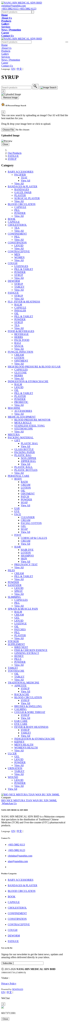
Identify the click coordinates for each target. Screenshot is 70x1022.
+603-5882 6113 (10, 8)
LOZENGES (21, 266)
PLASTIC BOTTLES (25, 470)
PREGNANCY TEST (26, 564)
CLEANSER (28, 517)
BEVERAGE (21, 334)
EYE (17, 511)
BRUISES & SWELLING (28, 706)
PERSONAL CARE (18, 475)
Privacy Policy (8, 983)
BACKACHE (21, 694)
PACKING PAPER (24, 452)
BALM (18, 304)
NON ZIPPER (28, 458)
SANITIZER (14, 585)
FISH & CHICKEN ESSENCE (30, 650)
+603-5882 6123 (27, 8)
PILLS (17, 659)
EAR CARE (21, 721)
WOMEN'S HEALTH (26, 747)
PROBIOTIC (21, 402)
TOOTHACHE (16, 670)
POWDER (20, 213)
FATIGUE (13, 156)
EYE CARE (20, 724)
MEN (17, 254)
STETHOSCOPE (23, 428)
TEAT (24, 177)
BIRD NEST (21, 647)
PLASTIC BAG (29, 443)
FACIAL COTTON (31, 523)
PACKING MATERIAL (21, 437)
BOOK (11, 219)
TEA (17, 227)
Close (5, 144)
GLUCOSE (20, 372)
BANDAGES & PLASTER (22, 186)
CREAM (19, 354)
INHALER (20, 310)
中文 (19, 68)
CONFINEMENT (17, 233)
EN (13, 68)
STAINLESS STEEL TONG (29, 425)
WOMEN (19, 257)
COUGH (12, 263)
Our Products (14, 153)
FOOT (17, 535)
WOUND (13, 777)
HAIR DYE (27, 549)
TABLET (19, 286)
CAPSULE (20, 207)
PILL (17, 210)
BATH (24, 481)
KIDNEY (19, 741)
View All (25, 180)
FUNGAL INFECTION (20, 351)
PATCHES (20, 629)
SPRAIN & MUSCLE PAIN (23, 608)
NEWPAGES (17, 989)
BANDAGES (21, 189)
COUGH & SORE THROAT (29, 712)
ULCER (12, 753)
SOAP (24, 502)
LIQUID (18, 245)
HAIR (17, 546)
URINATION (15, 768)
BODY (18, 478)
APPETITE (20, 685)
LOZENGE (20, 623)
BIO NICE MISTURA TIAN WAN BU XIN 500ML (29, 800)
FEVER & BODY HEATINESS (31, 727)
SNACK (18, 346)
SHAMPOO (27, 555)
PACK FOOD (21, 340)
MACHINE (14, 408)
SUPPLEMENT (16, 644)
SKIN (24, 558)
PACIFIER (20, 174)
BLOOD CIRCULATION (21, 204)
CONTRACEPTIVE (19, 251)
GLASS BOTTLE (24, 449)
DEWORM (14, 281)
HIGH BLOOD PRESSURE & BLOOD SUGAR (34, 366)
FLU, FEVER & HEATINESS (24, 301)
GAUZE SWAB (22, 192)
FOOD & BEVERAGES (21, 331)
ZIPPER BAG (28, 461)
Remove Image (10, 97)
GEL (23, 526)
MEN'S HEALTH (23, 744)
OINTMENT (21, 360)
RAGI (17, 343)
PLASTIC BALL (23, 467)
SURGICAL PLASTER (27, 198)
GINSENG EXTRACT (26, 653)
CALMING (20, 709)
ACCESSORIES (23, 411)
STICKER (13, 641)
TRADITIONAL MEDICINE (23, 682)
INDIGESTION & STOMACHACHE (28, 381)
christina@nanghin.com (13, 5)
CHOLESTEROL (17, 224)
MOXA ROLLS (22, 422)
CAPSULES (21, 369)
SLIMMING (14, 597)
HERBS (18, 337)
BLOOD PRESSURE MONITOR (32, 419)
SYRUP (12, 159)
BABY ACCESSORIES (20, 171)
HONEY (19, 656)
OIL (16, 313)
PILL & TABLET (23, 269)
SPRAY (18, 591)
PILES (11, 570)
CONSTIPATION (17, 242)
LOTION (19, 357)
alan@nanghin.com (18, 861)
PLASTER (20, 195)
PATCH (25, 496)
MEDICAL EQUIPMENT (22, 416)
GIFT (17, 440)
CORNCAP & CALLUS (34, 538)
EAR (17, 508)
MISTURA (14, 434)
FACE (17, 514)
